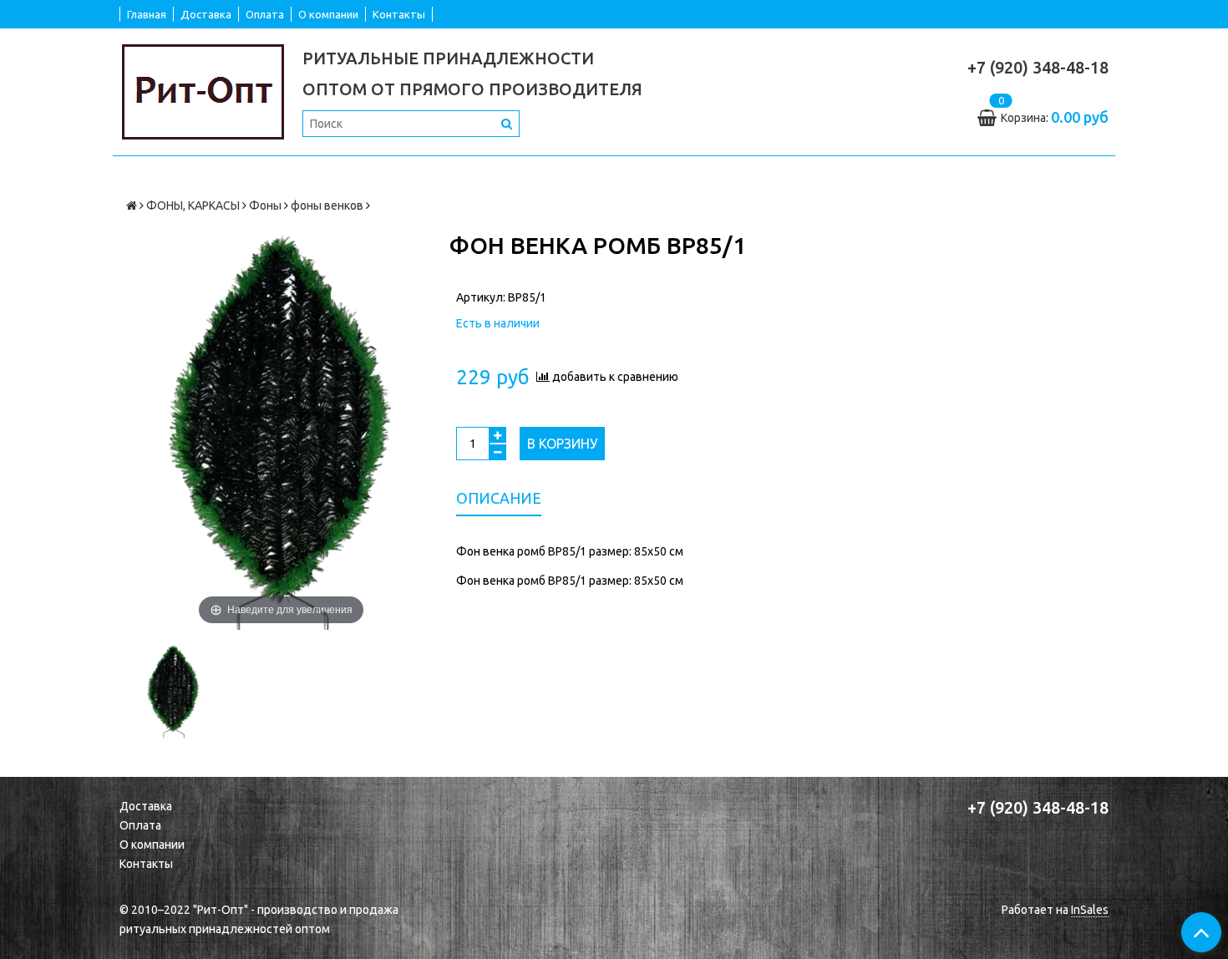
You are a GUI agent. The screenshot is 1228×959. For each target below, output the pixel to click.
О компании (328, 14)
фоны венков (327, 205)
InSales (1090, 909)
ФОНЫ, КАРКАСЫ (193, 205)
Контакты (399, 14)
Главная (146, 14)
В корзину (562, 443)
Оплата (265, 14)
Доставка (205, 14)
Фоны (265, 205)
